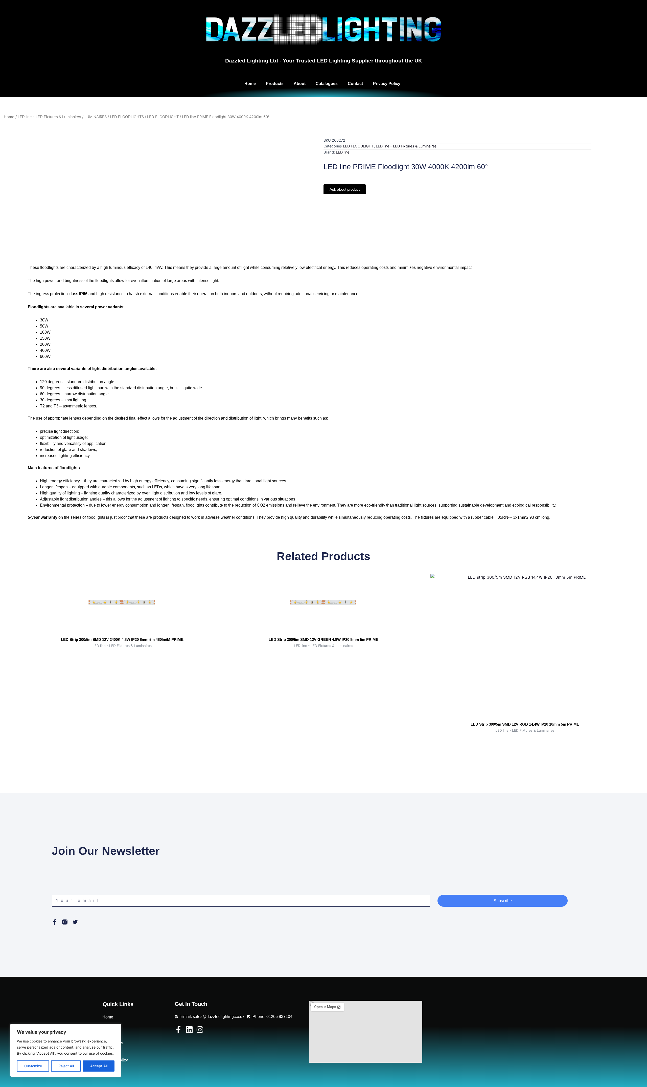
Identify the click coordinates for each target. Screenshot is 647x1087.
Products (275, 83)
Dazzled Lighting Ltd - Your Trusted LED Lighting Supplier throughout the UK (323, 60)
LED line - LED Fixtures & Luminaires (49, 117)
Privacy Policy (386, 83)
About (300, 83)
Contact (355, 83)
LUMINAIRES (95, 117)
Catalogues (327, 83)
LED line (342, 152)
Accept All (98, 1066)
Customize (33, 1066)
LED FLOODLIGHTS (127, 117)
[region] (65, 1050)
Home (250, 83)
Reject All (66, 1066)
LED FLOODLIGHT (163, 117)
